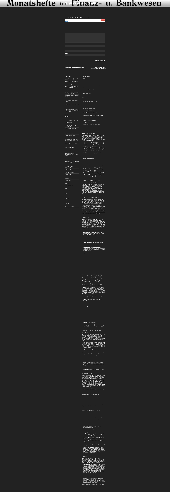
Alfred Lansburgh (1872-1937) (80, 3)
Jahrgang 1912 (67, 193)
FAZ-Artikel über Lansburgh (68, 122)
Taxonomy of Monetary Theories (69, 84)
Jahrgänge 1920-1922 (68, 178)
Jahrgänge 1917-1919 (68, 180)
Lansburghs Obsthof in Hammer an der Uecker (71, 81)
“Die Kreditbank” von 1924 (68, 116)
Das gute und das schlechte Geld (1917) (70, 135)
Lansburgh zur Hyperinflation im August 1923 (71, 143)
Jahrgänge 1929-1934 (68, 169)
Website (66, 53)
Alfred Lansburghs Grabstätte (69, 133)
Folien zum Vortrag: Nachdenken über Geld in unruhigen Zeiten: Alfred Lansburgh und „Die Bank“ (71, 140)
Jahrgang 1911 (67, 196)
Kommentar (67, 32)
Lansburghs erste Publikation (69, 190)
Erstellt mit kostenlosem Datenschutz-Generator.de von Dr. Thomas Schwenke (93, 484)
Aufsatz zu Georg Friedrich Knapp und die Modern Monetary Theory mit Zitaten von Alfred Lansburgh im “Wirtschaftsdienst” (72, 110)
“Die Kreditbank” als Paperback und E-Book (71, 114)
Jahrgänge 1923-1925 (68, 174)
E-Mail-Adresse (68, 48)
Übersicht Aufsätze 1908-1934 (69, 172)
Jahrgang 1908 (67, 203)
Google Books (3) (67, 191)
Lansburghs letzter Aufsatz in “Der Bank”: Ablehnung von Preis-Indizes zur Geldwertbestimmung (70, 90)
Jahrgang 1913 (67, 188)
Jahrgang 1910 (67, 198)
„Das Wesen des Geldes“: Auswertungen (70, 159)
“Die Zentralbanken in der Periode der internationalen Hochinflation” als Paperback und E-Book (72, 104)
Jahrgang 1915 (67, 183)
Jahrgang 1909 (67, 201)
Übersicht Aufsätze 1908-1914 (69, 185)
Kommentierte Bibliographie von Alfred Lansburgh (72, 151)
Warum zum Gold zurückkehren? (69, 147)
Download (103, 20)
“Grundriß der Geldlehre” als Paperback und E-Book (72, 120)
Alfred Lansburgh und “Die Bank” (69, 206)
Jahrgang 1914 (67, 186)
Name (66, 44)
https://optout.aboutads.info (89, 283)
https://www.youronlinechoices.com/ (99, 283)
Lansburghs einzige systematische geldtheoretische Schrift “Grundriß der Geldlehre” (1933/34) (72, 154)
